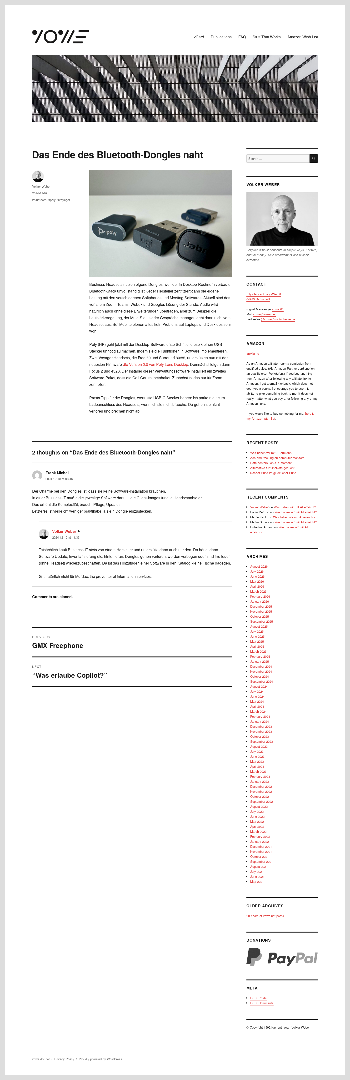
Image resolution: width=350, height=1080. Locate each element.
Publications (221, 37)
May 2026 (257, 581)
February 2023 (260, 776)
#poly (51, 199)
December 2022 (261, 786)
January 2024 (259, 721)
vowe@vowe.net (264, 314)
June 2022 (257, 816)
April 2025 (257, 646)
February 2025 (260, 656)
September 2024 (261, 681)
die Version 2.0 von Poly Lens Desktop (155, 364)
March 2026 (258, 591)
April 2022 (257, 826)
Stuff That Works (267, 37)
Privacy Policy (64, 1059)
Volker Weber (41, 186)
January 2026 (259, 601)
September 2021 (261, 861)
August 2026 (259, 566)
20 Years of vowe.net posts (265, 915)
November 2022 (261, 791)
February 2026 (260, 596)
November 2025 (261, 611)
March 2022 (258, 831)
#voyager (63, 199)
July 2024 (257, 691)
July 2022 (257, 811)
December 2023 (261, 726)
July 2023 (257, 751)
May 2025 (257, 641)
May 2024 (257, 701)
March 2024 (258, 711)
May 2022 (257, 821)
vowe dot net (41, 1059)
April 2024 (257, 706)
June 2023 (257, 756)
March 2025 (258, 651)
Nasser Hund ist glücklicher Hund (273, 472)
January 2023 (259, 781)
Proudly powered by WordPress (100, 1059)
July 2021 (257, 871)
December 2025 (261, 606)
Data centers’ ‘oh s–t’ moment (271, 462)
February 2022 (260, 836)
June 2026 (257, 576)
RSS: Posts (258, 998)
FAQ (242, 37)
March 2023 (258, 771)
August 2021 (259, 866)
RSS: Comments (262, 1003)
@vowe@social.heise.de (278, 319)
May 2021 (257, 881)
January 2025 (259, 661)
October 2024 (259, 676)
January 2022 (259, 841)
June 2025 (257, 636)
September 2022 (261, 801)
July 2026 (257, 571)
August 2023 (259, 746)
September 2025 (261, 621)
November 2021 (261, 851)
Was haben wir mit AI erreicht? (271, 452)
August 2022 (259, 806)
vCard (199, 37)
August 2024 (259, 686)
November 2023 (261, 731)
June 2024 (257, 696)
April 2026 (257, 586)
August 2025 (259, 626)
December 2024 (261, 666)
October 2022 (259, 796)
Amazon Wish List (302, 37)
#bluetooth (39, 199)
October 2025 (259, 616)
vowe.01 (278, 309)
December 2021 (261, 846)
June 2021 (257, 876)
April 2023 (257, 766)
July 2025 (257, 631)
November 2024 (261, 671)
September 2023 (261, 741)
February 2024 (260, 716)
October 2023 (259, 736)
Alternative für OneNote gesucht (272, 467)
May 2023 (257, 761)
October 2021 (259, 856)
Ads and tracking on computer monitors (277, 457)
